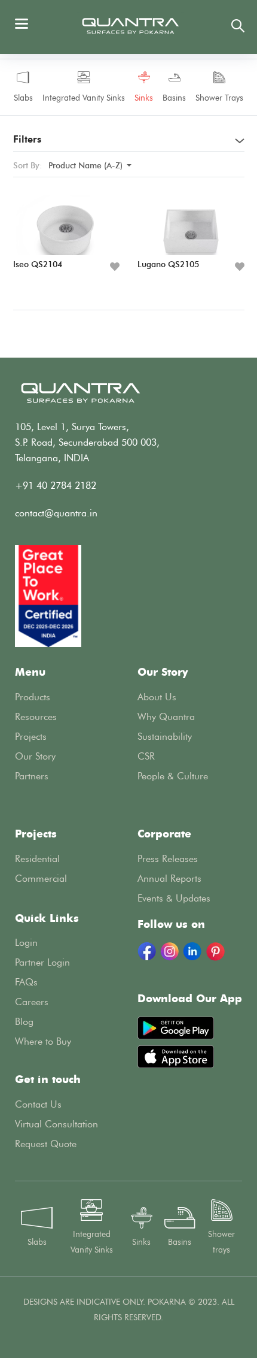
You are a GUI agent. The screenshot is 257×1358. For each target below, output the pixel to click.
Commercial (41, 878)
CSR (146, 756)
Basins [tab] (174, 98)
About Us (156, 697)
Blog (24, 1021)
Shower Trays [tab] (219, 98)
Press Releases (167, 858)
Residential (37, 858)
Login (26, 942)
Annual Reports (169, 878)
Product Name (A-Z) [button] (86, 166)
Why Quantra (166, 716)
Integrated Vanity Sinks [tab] (83, 98)
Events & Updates (173, 898)
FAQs (26, 982)
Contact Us (38, 1104)
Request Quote (46, 1144)
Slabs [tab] (23, 98)
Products (32, 697)
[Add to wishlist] (115, 267)
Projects (31, 736)
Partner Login (42, 962)
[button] (128, 143)
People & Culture (172, 776)
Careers (31, 1002)
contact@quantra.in (56, 513)
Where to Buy (43, 1041)
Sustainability (164, 736)
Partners (31, 776)
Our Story (35, 756)
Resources (36, 716)
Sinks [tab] (143, 98)
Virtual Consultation (56, 1124)
